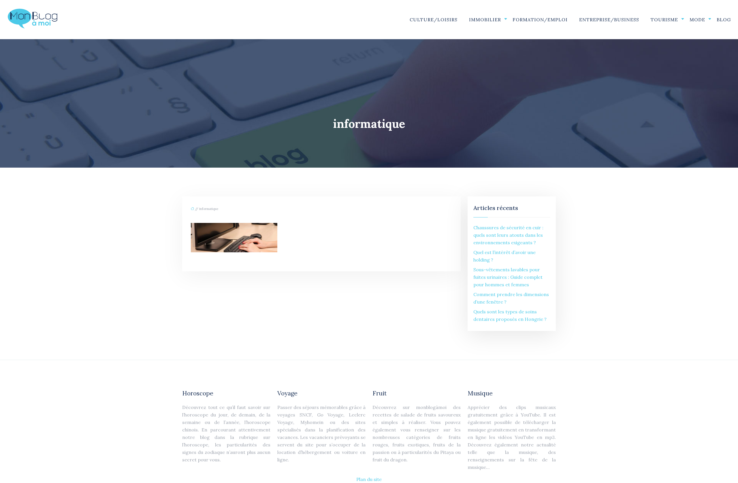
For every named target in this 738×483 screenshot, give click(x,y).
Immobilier (485, 19)
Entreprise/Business (609, 19)
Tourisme (664, 19)
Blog (724, 19)
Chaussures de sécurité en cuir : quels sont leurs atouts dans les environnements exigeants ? (508, 235)
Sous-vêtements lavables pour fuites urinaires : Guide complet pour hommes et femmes (508, 277)
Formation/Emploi (540, 19)
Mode (697, 19)
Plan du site (369, 479)
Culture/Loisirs (434, 19)
